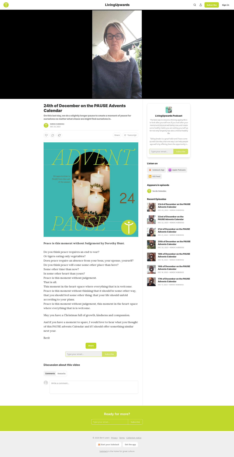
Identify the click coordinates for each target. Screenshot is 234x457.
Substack (104, 451)
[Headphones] (37, 57)
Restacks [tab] (61, 373)
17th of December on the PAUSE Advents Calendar (174, 280)
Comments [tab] (50, 373)
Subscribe (212, 5)
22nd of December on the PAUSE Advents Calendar (171, 218)
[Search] (194, 5)
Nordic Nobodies (57, 124)
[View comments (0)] (197, 54)
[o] (151, 207)
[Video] (37, 51)
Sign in (225, 5)
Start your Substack (110, 444)
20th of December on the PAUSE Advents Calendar (174, 242)
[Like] (46, 135)
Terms (122, 437)
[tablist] (55, 373)
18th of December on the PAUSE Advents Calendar (174, 267)
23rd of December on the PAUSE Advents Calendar (174, 205)
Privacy (114, 437)
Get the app (130, 444)
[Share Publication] (200, 5)
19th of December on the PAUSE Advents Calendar (174, 255)
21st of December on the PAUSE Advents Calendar (174, 230)
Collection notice (133, 437)
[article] (168, 207)
